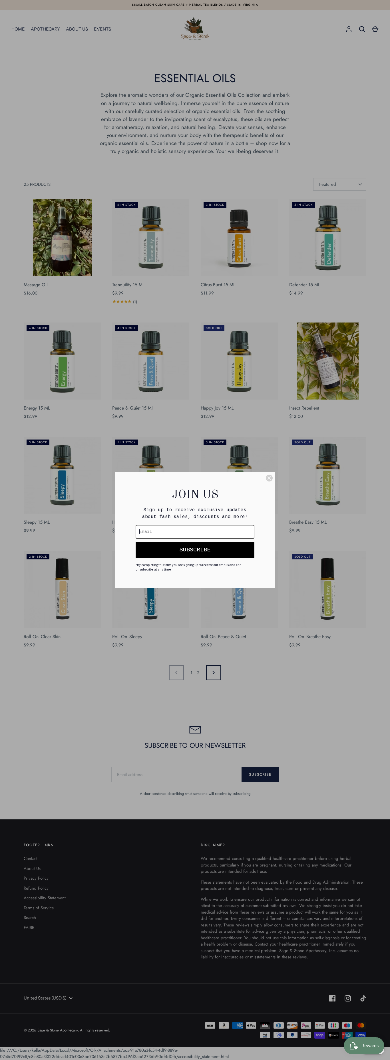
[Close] (269, 478)
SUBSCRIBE (195, 550)
